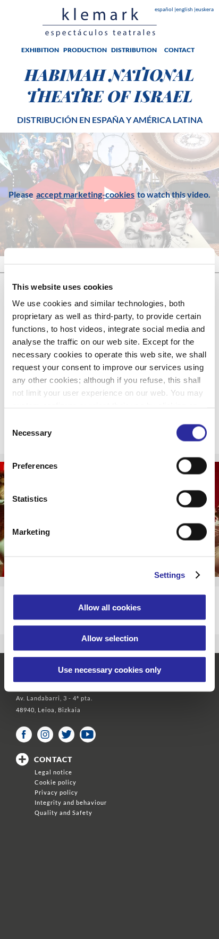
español (164, 9)
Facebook (24, 734)
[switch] (191, 465)
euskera (205, 9)
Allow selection (109, 638)
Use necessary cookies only (109, 669)
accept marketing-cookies (85, 194)
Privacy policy (56, 792)
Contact (179, 50)
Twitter (66, 734)
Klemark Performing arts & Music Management (100, 22)
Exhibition (40, 50)
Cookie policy (56, 782)
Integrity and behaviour (71, 802)
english (185, 9)
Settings (170, 574)
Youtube (88, 734)
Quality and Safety (63, 812)
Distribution (134, 50)
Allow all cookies (109, 606)
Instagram (45, 734)
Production (85, 50)
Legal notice (53, 772)
